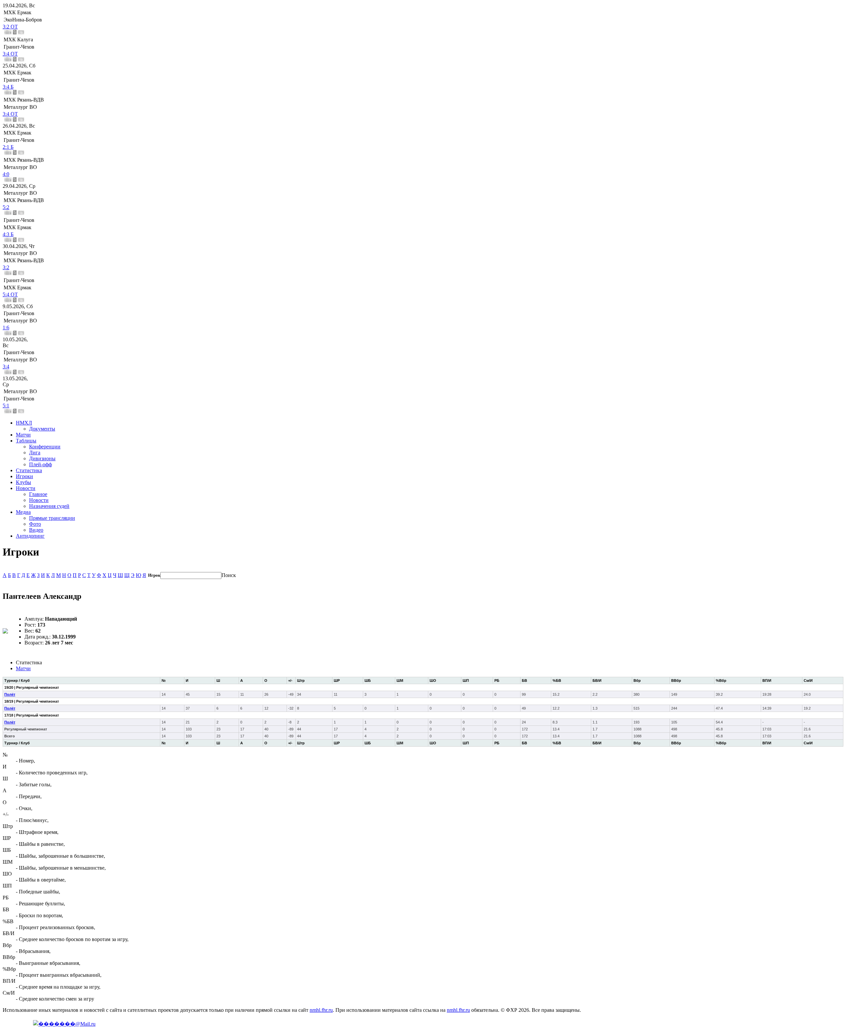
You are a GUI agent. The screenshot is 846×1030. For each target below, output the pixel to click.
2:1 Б (8, 147)
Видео (36, 530)
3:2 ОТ (10, 26)
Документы (42, 429)
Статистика (29, 470)
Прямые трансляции (52, 518)
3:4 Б (8, 87)
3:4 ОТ (10, 54)
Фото (35, 524)
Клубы (23, 482)
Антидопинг (30, 536)
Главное (38, 494)
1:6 (6, 327)
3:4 (6, 366)
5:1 (6, 405)
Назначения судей (49, 506)
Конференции (44, 446)
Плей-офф (40, 464)
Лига (34, 452)
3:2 (6, 267)
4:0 (6, 174)
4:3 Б (8, 234)
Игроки (24, 476)
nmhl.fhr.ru (321, 1010)
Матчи (23, 434)
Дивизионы (42, 458)
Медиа (23, 512)
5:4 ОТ (10, 294)
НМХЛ (24, 423)
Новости (25, 488)
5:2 (6, 207)
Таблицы (26, 440)
